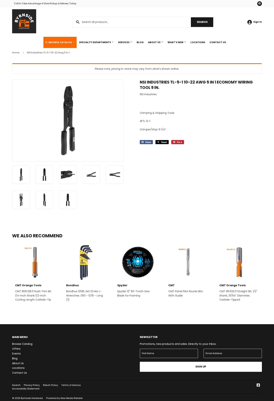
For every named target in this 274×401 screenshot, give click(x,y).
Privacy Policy (32, 385)
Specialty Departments (95, 42)
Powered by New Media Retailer (64, 398)
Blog (140, 42)
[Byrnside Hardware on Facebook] (258, 385)
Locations (197, 42)
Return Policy (50, 385)
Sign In (257, 21)
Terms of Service (71, 385)
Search (205, 22)
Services (124, 42)
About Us (154, 42)
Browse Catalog (60, 42)
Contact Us (218, 42)
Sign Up (200, 366)
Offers (16, 349)
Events (16, 353)
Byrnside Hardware (32, 398)
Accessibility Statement (26, 388)
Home (16, 52)
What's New (176, 42)
